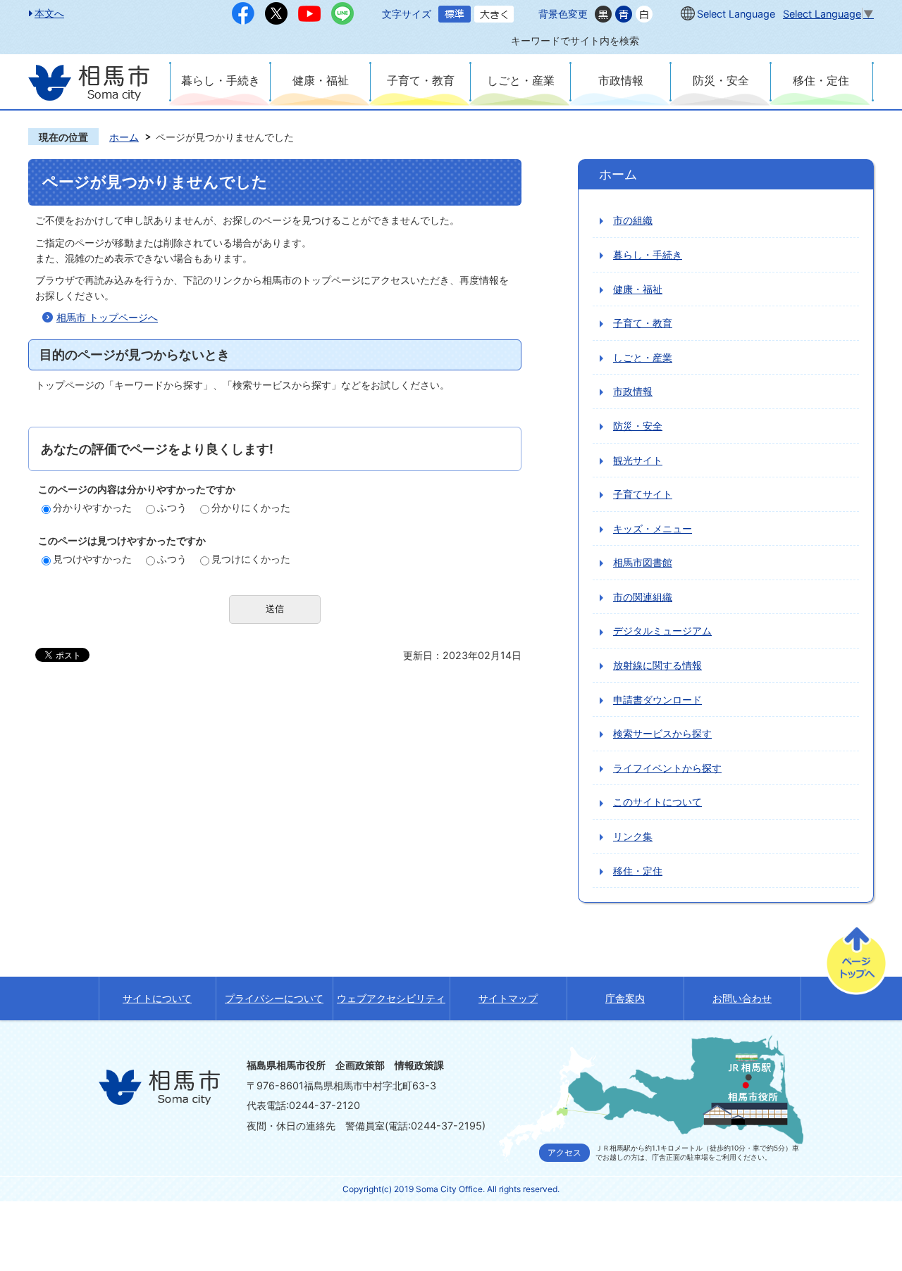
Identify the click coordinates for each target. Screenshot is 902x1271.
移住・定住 (821, 80)
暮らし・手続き (220, 80)
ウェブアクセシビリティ (391, 998)
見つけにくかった (250, 559)
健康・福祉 (320, 80)
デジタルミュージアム (662, 631)
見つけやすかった (92, 559)
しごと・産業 (521, 80)
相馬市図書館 (642, 562)
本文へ (49, 13)
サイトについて (157, 998)
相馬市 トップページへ (107, 317)
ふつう (172, 507)
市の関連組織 (642, 597)
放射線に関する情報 (657, 665)
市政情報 (620, 80)
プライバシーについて (274, 998)
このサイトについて (657, 802)
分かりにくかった (250, 507)
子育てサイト (642, 494)
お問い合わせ (742, 998)
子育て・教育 (421, 80)
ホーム (124, 137)
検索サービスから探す (662, 733)
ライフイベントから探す (667, 768)
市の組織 (633, 220)
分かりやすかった (92, 507)
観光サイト (637, 460)
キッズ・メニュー (652, 528)
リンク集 (633, 836)
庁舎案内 (625, 998)
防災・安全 (721, 80)
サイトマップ (508, 998)
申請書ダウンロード (657, 700)
